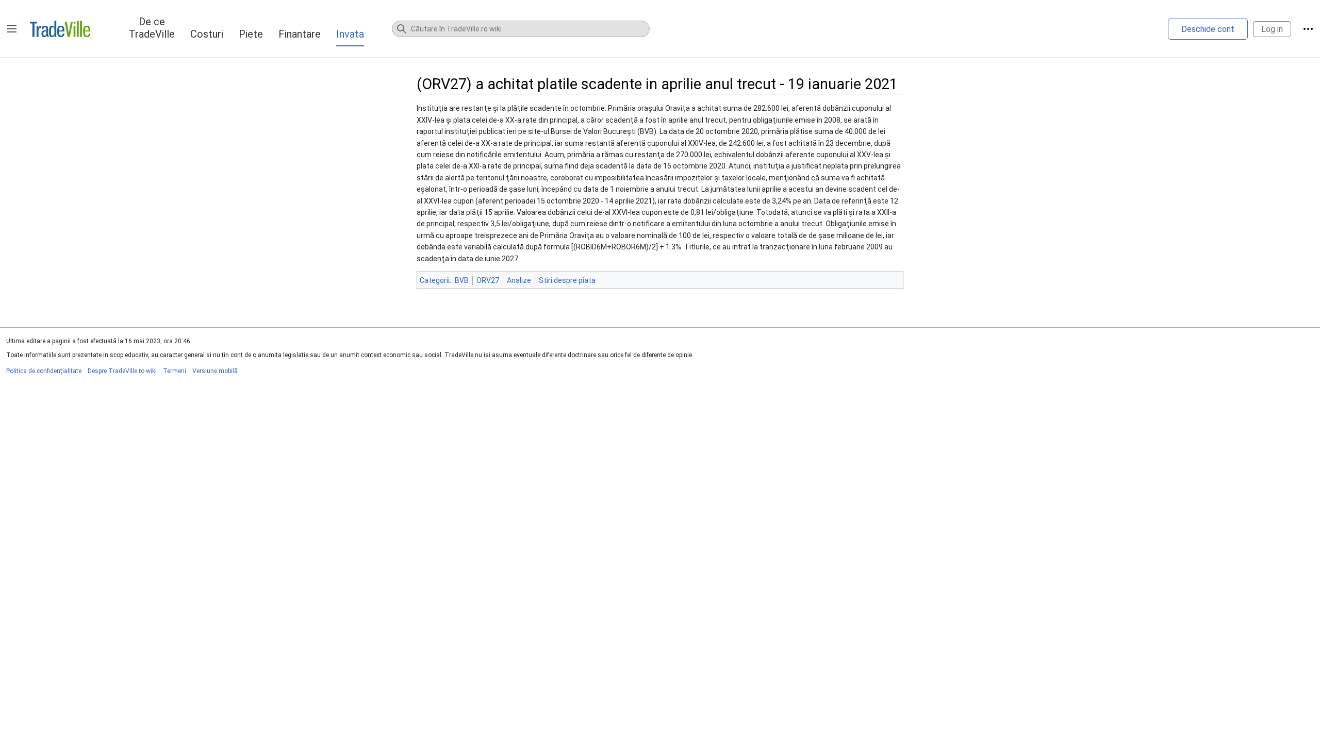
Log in (1272, 29)
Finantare (299, 34)
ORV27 (487, 280)
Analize (519, 280)
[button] (12, 29)
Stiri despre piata (567, 280)
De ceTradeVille (152, 27)
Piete (251, 34)
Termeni (174, 371)
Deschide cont (1207, 29)
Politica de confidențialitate (43, 371)
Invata (350, 34)
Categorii (435, 280)
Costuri (206, 34)
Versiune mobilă (215, 371)
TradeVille (60, 29)
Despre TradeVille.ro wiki (122, 371)
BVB (462, 280)
